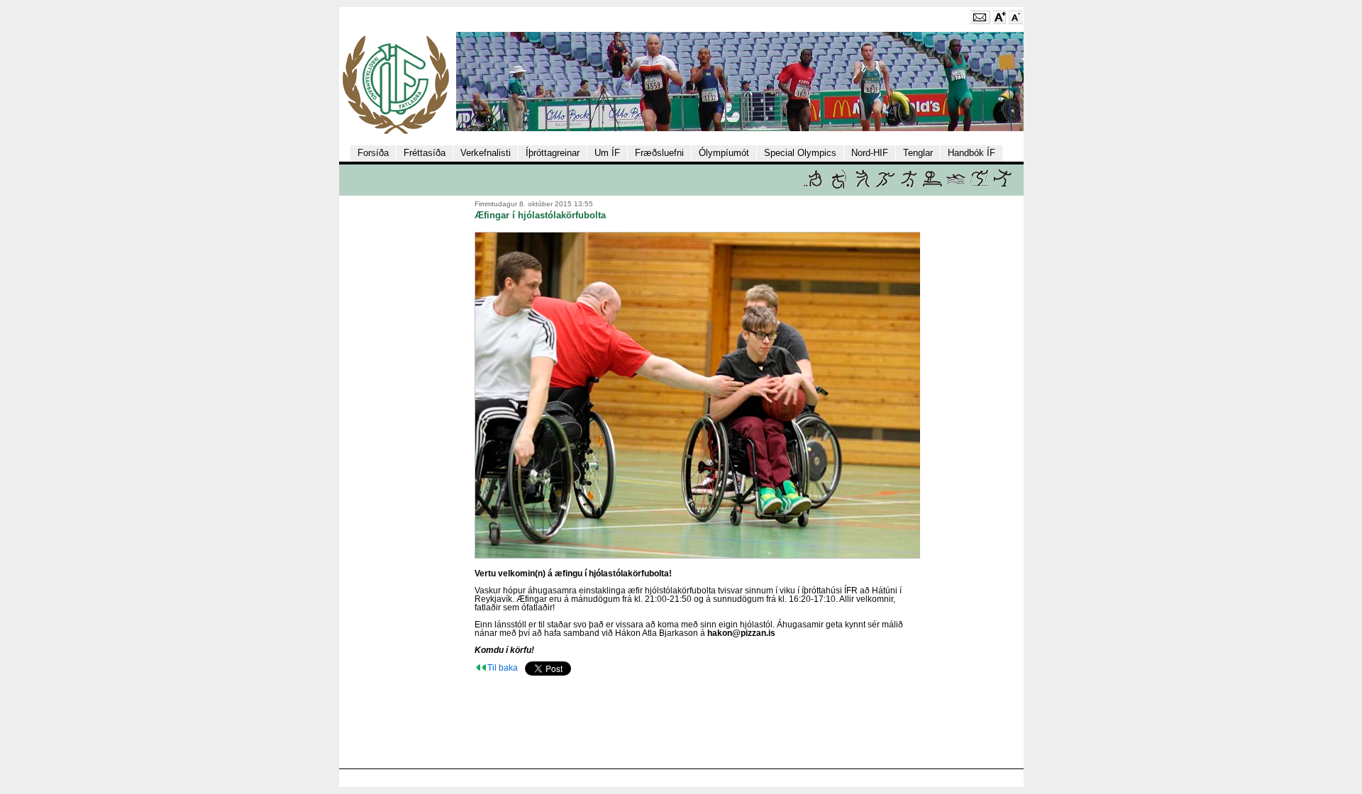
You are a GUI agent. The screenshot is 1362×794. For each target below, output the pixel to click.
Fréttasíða (424, 152)
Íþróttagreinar (553, 152)
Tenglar (918, 152)
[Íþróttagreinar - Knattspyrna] (909, 186)
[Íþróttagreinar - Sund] (956, 186)
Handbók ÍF (971, 152)
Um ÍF (607, 152)
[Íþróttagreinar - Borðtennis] (862, 186)
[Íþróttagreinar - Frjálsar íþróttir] (885, 186)
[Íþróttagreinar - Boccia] (812, 186)
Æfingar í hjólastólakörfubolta (540, 215)
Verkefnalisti (485, 152)
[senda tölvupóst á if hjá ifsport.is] (980, 21)
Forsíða (373, 152)
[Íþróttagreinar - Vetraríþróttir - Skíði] (979, 186)
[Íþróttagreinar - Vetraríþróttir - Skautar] (1002, 186)
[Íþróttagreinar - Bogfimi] (839, 186)
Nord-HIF (869, 152)
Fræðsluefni (659, 152)
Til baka (502, 668)
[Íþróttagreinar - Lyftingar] (932, 186)
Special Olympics (800, 152)
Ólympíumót (724, 152)
